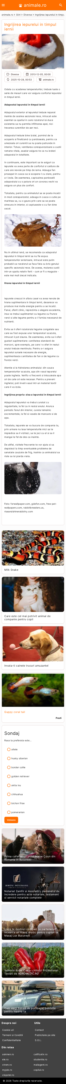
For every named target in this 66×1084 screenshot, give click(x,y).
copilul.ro (39, 1069)
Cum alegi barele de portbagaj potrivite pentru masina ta (30, 1010)
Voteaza (11, 820)
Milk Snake (11, 569)
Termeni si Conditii (12, 1035)
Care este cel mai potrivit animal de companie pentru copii (27, 617)
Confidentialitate (11, 1040)
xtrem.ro (7, 1064)
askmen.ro (8, 1054)
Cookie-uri (8, 1030)
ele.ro (5, 1059)
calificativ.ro (40, 1054)
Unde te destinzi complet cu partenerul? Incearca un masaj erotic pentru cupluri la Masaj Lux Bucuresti (31, 932)
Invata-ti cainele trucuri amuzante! (26, 665)
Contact (39, 1030)
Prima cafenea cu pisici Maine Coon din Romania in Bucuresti (29, 858)
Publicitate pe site (45, 1035)
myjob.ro (7, 1069)
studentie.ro (40, 1059)
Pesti (59, 718)
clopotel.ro (8, 1075)
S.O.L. (38, 1040)
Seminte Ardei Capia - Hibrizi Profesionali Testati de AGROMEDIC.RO (31, 972)
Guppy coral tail (14, 712)
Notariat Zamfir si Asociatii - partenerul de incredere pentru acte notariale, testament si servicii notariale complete (31, 894)
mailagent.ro (41, 1064)
